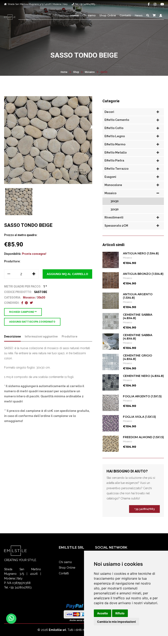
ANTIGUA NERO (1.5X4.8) (141, 253)
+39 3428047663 (144, 509)
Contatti (125, 15)
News (139, 15)
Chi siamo (89, 15)
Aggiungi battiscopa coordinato (32, 321)
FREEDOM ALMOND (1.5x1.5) (143, 437)
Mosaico (90, 72)
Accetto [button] (102, 613)
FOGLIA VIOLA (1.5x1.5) (139, 417)
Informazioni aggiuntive (41, 336)
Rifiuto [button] (120, 613)
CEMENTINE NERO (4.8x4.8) (143, 376)
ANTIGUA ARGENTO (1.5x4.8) (137, 296)
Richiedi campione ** (23, 312)
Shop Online (107, 15)
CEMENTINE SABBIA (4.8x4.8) (137, 316)
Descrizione (12, 336)
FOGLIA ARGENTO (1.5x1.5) (142, 396)
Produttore (69, 336)
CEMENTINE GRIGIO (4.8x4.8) (137, 357)
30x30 (103, 72)
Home (74, 15)
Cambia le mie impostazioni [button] (116, 621)
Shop (76, 72)
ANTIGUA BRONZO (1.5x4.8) (143, 274)
